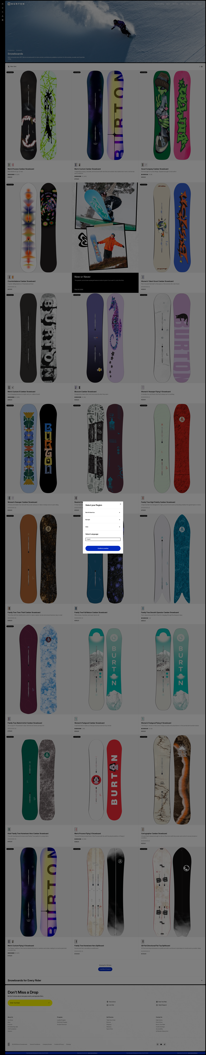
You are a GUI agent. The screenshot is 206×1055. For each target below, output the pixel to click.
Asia (86, 526)
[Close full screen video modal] (120, 504)
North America (90, 512)
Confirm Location (103, 548)
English (88, 539)
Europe (87, 519)
